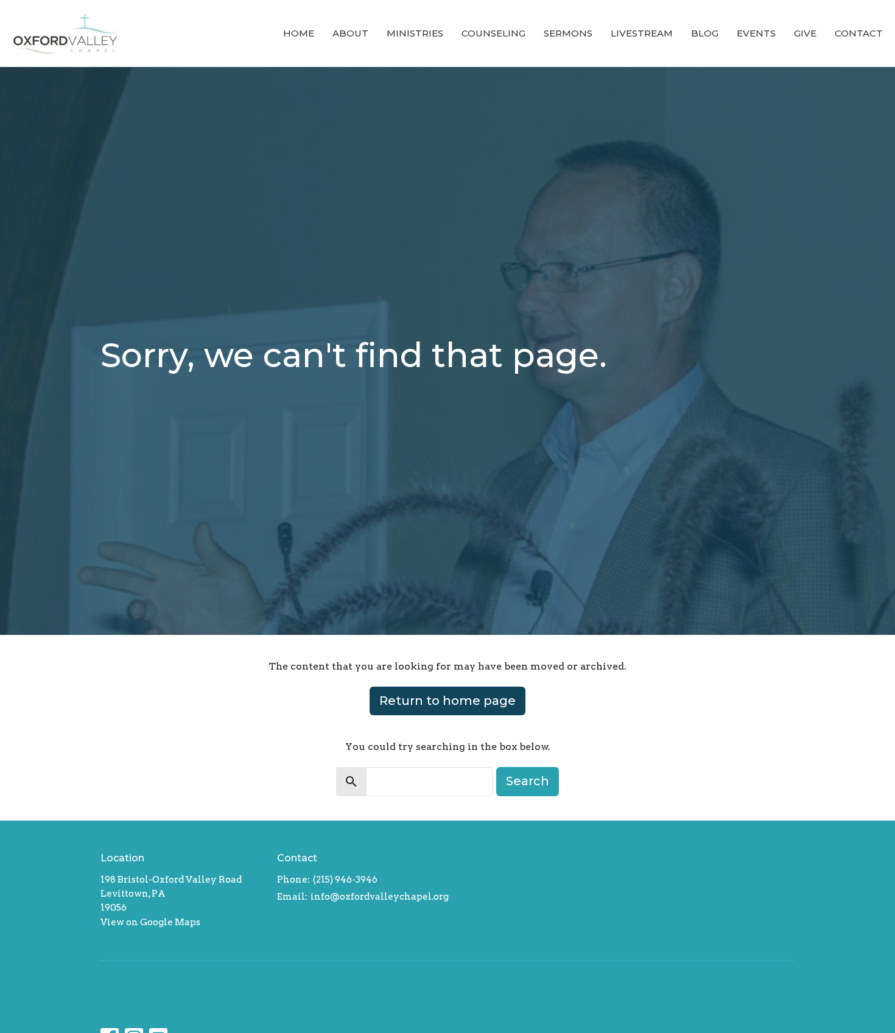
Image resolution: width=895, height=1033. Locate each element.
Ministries (415, 33)
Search (527, 781)
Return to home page (447, 700)
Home (298, 33)
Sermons (568, 33)
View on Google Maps (150, 922)
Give (805, 33)
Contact (859, 33)
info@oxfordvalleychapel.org (380, 896)
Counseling (493, 33)
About (350, 33)
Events (756, 33)
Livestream (642, 33)
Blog (704, 33)
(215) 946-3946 (345, 879)
